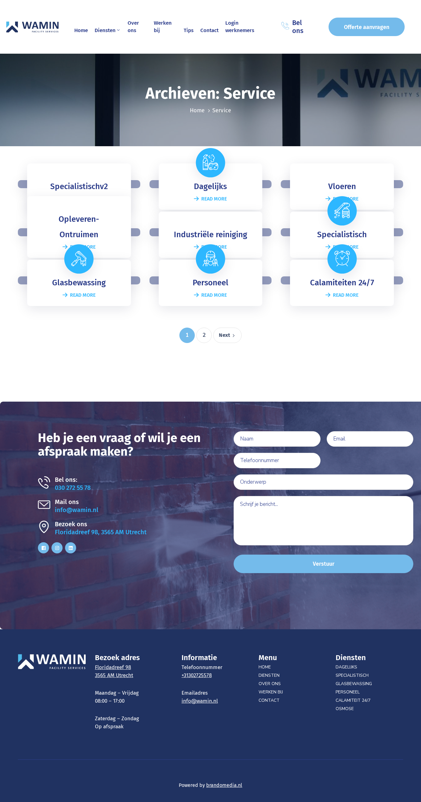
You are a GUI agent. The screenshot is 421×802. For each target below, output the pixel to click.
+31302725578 (197, 675)
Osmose (345, 709)
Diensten (105, 30)
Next (224, 335)
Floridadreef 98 (113, 667)
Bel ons (297, 27)
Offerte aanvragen (366, 27)
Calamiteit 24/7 (353, 700)
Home (81, 30)
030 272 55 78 (73, 487)
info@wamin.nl (76, 510)
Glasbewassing (354, 684)
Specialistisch (352, 675)
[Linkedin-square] (70, 547)
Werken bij (163, 27)
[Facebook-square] (43, 547)
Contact (209, 30)
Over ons (133, 27)
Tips (189, 30)
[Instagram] (57, 547)
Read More (214, 199)
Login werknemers (239, 27)
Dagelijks (346, 667)
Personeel (348, 692)
